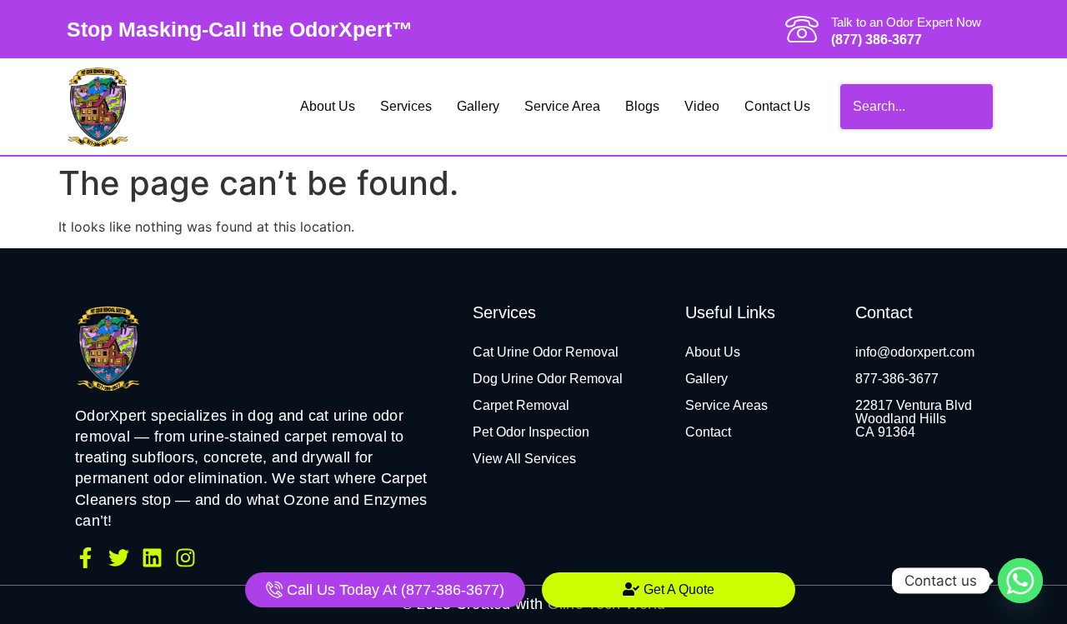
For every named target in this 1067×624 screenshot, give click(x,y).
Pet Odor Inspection (531, 432)
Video (701, 106)
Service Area (562, 106)
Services (406, 106)
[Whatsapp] (1020, 580)
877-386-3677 (897, 379)
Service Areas (726, 405)
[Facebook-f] (85, 557)
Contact (708, 432)
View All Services (524, 459)
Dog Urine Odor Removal (548, 379)
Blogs (642, 106)
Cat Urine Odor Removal (546, 352)
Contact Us (777, 106)
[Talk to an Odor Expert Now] (802, 29)
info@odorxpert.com (914, 352)
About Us (327, 106)
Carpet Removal (521, 405)
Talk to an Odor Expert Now (906, 22)
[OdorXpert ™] (108, 347)
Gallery (478, 106)
